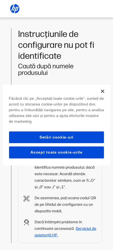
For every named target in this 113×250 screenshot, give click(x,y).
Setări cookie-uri (56, 137)
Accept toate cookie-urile (56, 152)
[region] (56, 124)
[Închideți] (103, 91)
